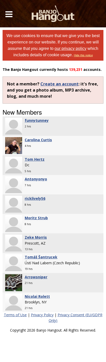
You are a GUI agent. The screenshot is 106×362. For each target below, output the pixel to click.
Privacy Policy (42, 314)
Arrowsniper (36, 277)
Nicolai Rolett (37, 296)
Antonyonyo (36, 179)
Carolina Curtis (38, 139)
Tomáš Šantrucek (41, 257)
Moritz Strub (36, 217)
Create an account (59, 84)
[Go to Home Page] (53, 13)
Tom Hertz (35, 159)
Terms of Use (15, 314)
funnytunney (37, 120)
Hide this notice (83, 55)
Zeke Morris (36, 237)
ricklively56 (35, 198)
